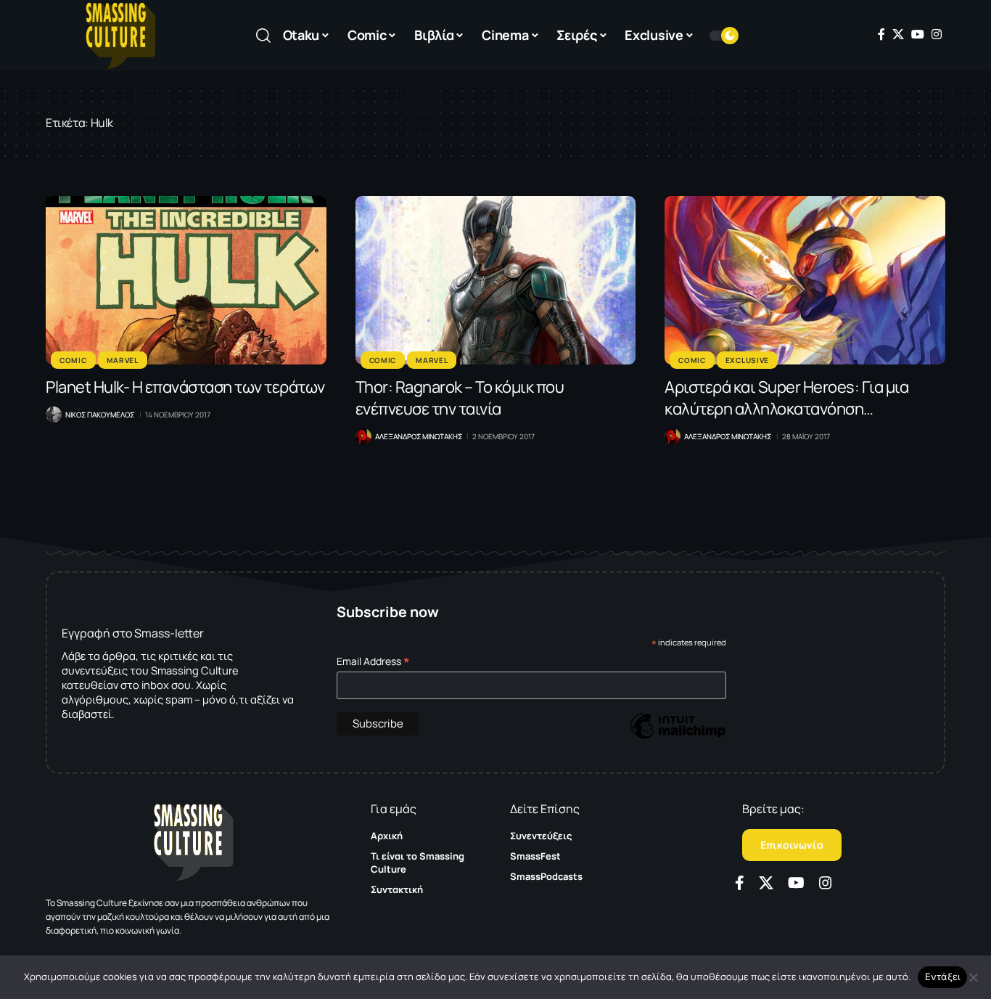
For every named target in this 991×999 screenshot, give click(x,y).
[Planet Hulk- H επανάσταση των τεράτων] (186, 280)
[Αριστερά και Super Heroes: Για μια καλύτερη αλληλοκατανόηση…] (805, 280)
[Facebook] (881, 34)
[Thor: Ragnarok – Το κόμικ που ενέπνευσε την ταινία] (495, 280)
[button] (263, 35)
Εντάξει (943, 976)
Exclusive (747, 360)
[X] (898, 34)
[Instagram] (936, 34)
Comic (73, 360)
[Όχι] (973, 977)
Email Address (373, 661)
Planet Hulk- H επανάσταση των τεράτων (185, 387)
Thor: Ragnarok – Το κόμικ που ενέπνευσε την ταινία (459, 398)
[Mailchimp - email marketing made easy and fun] (677, 736)
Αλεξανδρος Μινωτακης (418, 436)
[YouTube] (918, 34)
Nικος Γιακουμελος (99, 414)
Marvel (123, 360)
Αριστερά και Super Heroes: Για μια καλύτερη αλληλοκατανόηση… (786, 398)
